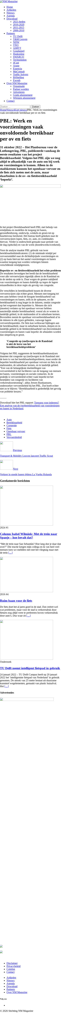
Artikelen (11, 9)
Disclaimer (12, 963)
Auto (9, 419)
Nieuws (10, 12)
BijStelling (18, 77)
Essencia (17, 68)
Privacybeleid (13, 966)
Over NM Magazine (17, 83)
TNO (16, 45)
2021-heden (19, 21)
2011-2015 (18, 27)
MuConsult (19, 71)
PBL (9, 434)
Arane (16, 65)
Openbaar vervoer (16, 431)
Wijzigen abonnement (24, 98)
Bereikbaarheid (14, 422)
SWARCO (18, 56)
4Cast (16, 62)
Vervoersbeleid (14, 437)
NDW (16, 42)
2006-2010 (18, 30)
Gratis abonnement (22, 95)
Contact (10, 100)
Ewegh (16, 80)
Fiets (9, 428)
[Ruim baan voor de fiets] (26, 591)
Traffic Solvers (20, 74)
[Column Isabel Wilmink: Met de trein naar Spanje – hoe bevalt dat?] (26, 524)
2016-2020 (18, 24)
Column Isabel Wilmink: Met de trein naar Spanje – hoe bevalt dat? (28, 535)
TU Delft (17, 36)
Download (12, 18)
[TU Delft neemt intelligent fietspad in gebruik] (26, 658)
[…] (10, 552)
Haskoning (18, 54)
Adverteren (19, 92)
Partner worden (21, 89)
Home (10, 7)
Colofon (11, 969)
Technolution (20, 59)
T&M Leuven (20, 39)
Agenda (11, 15)
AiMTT (17, 48)
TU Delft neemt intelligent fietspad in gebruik (30, 668)
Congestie (12, 425)
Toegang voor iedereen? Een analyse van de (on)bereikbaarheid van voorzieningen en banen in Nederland (30, 405)
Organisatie (19, 86)
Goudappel (18, 51)
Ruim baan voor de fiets (16, 600)
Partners (11, 33)
